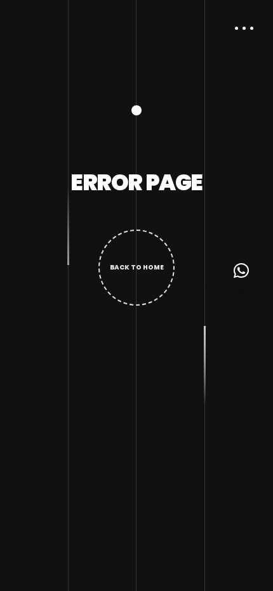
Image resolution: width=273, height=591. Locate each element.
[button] (241, 271)
